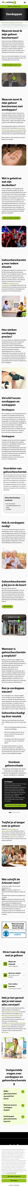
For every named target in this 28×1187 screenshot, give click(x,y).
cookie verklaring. (11, 1173)
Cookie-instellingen (14, 1185)
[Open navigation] (24, 2)
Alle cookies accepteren (14, 1176)
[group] (12, 22)
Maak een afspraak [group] (13, 6)
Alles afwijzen (14, 1180)
